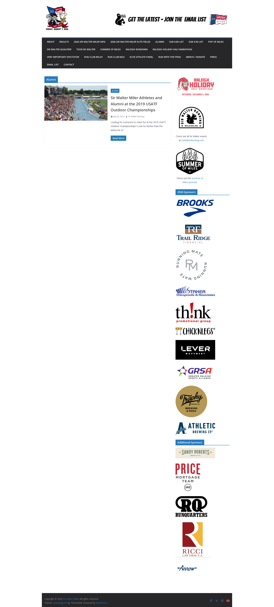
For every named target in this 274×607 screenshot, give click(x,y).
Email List (53, 64)
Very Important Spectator (63, 56)
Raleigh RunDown (137, 49)
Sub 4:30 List (196, 41)
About (50, 41)
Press (213, 56)
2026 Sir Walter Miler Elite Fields (130, 41)
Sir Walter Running (136, 116)
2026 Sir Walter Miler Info (89, 41)
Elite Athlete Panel (141, 56)
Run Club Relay (93, 56)
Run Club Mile (116, 56)
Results (64, 41)
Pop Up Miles (216, 41)
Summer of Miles (110, 49)
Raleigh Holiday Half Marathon (172, 49)
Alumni (159, 41)
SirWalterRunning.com (192, 140)
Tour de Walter (85, 49)
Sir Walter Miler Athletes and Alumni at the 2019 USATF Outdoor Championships (136, 103)
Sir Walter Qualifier (59, 49)
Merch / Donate (195, 56)
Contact (69, 64)
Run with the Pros (169, 56)
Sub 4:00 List (176, 41)
